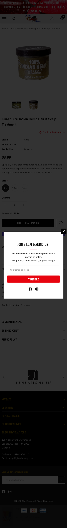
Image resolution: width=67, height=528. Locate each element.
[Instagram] (36, 288)
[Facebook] (30, 288)
